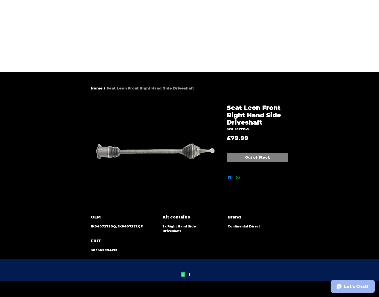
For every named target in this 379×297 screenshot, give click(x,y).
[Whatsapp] (183, 274)
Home (97, 88)
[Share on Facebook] (229, 177)
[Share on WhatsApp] (238, 177)
